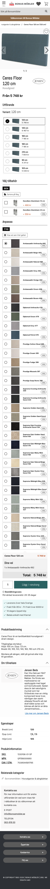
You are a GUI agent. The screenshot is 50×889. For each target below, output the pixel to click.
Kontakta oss (25, 837)
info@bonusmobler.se (14, 813)
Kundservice (25, 852)
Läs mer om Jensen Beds (37, 713)
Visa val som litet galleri (16, 235)
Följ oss (25, 860)
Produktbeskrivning (11, 629)
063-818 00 (9, 822)
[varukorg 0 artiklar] (46, 4)
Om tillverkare (8, 663)
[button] (47, 50)
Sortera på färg (13, 194)
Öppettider (25, 844)
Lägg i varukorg (30, 584)
